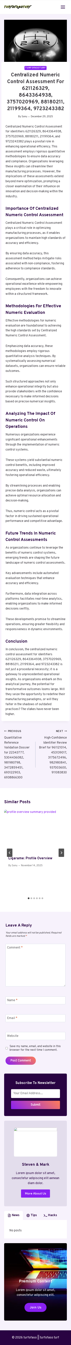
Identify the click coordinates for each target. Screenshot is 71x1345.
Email (12, 1018)
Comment (15, 948)
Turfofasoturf (35, 68)
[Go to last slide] (9, 853)
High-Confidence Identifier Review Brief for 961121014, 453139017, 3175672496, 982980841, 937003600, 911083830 (53, 752)
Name (12, 1001)
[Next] (61, 853)
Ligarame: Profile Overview (30, 858)
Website (12, 1036)
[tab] (28, 898)
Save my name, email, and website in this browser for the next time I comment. (35, 1048)
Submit (35, 1105)
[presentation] (35, 831)
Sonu (24, 116)
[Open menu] (63, 7)
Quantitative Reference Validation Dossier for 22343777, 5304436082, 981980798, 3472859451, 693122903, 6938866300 (17, 755)
